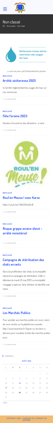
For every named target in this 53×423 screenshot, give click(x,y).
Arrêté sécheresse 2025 (19, 80)
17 (6, 388)
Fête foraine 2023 (15, 116)
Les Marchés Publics (17, 313)
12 (20, 383)
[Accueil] (3, 26)
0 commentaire (10, 99)
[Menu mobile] (6, 9)
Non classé (21, 26)
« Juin (5, 402)
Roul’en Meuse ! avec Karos (21, 197)
